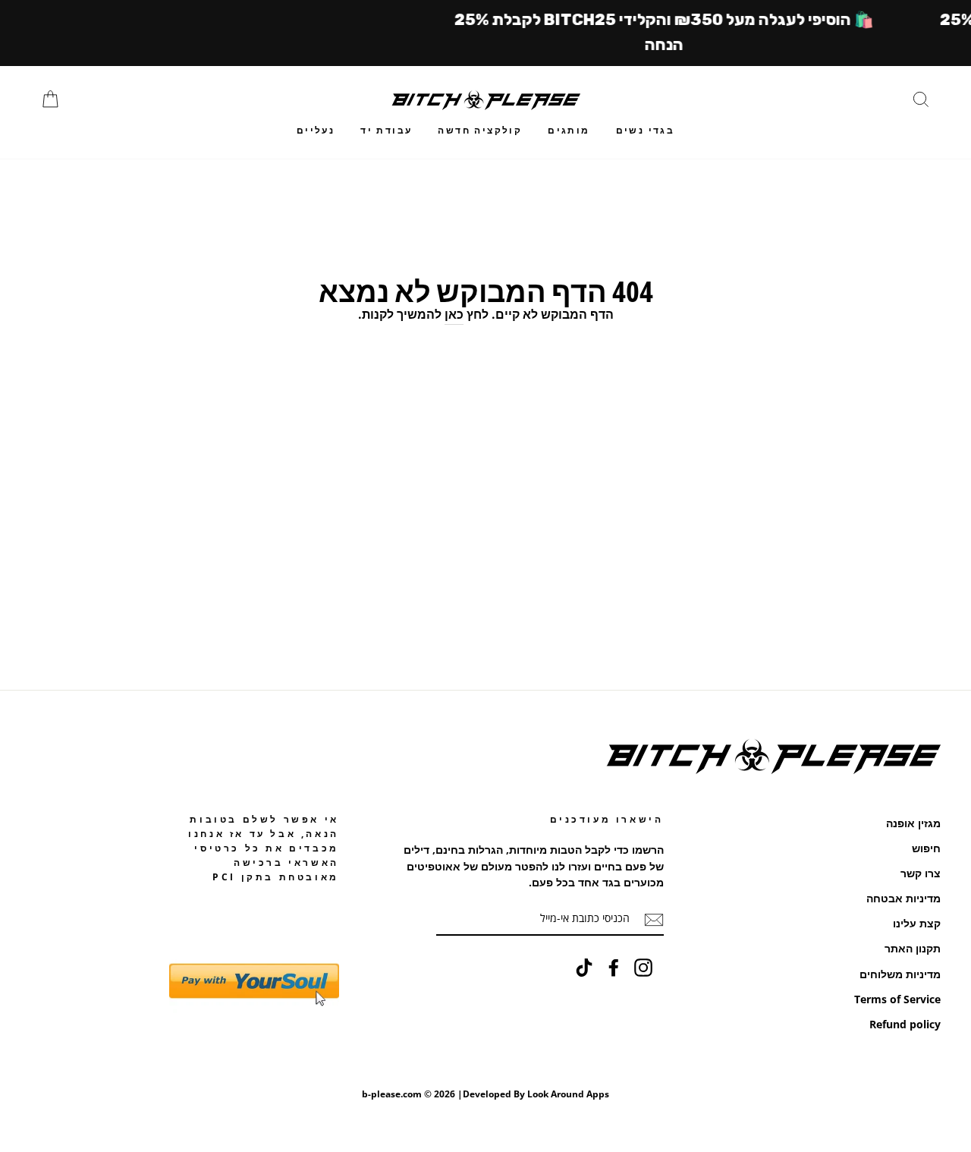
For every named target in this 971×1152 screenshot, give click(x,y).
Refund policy (905, 1024)
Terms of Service (897, 999)
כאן (454, 314)
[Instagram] (643, 967)
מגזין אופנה (913, 823)
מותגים (568, 130)
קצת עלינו (917, 923)
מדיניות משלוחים (900, 974)
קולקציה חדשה (480, 130)
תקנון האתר (913, 948)
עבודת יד (386, 130)
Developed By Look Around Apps (536, 1093)
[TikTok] (584, 967)
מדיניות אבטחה (903, 898)
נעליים (316, 130)
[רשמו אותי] (654, 919)
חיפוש (926, 848)
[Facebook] (614, 967)
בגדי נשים (645, 130)
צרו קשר (920, 873)
